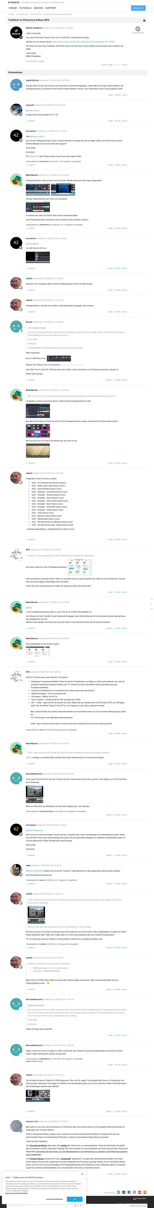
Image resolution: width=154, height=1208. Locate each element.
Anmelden (138, 8)
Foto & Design (22, 14)
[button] (125, 65)
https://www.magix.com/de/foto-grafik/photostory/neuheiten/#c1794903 (84, 42)
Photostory (36, 14)
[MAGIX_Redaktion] (16, 32)
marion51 (30, 105)
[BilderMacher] (16, 180)
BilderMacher (32, 175)
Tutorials (25, 8)
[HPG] (16, 554)
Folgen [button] (104, 65)
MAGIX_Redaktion (34, 28)
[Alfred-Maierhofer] (16, 778)
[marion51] (16, 110)
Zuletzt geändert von (35, 61)
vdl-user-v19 (32, 1121)
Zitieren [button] (118, 95)
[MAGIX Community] (14, 2)
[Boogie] (16, 326)
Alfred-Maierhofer (34, 774)
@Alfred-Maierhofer (34, 830)
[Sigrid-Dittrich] (16, 85)
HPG (28, 550)
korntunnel (31, 131)
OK (75, 1199)
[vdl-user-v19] (16, 1126)
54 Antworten (137, 33)
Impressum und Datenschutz (16, 1193)
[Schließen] (82, 1174)
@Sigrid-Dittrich (32, 110)
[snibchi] (16, 283)
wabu (28, 865)
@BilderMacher (32, 244)
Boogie (29, 322)
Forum (13, 8)
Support (51, 8)
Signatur (31, 121)
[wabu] (16, 870)
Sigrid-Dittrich (32, 80)
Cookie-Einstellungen (54, 1199)
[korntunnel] (16, 136)
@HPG (28, 608)
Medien (38, 8)
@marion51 (34, 156)
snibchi (29, 278)
